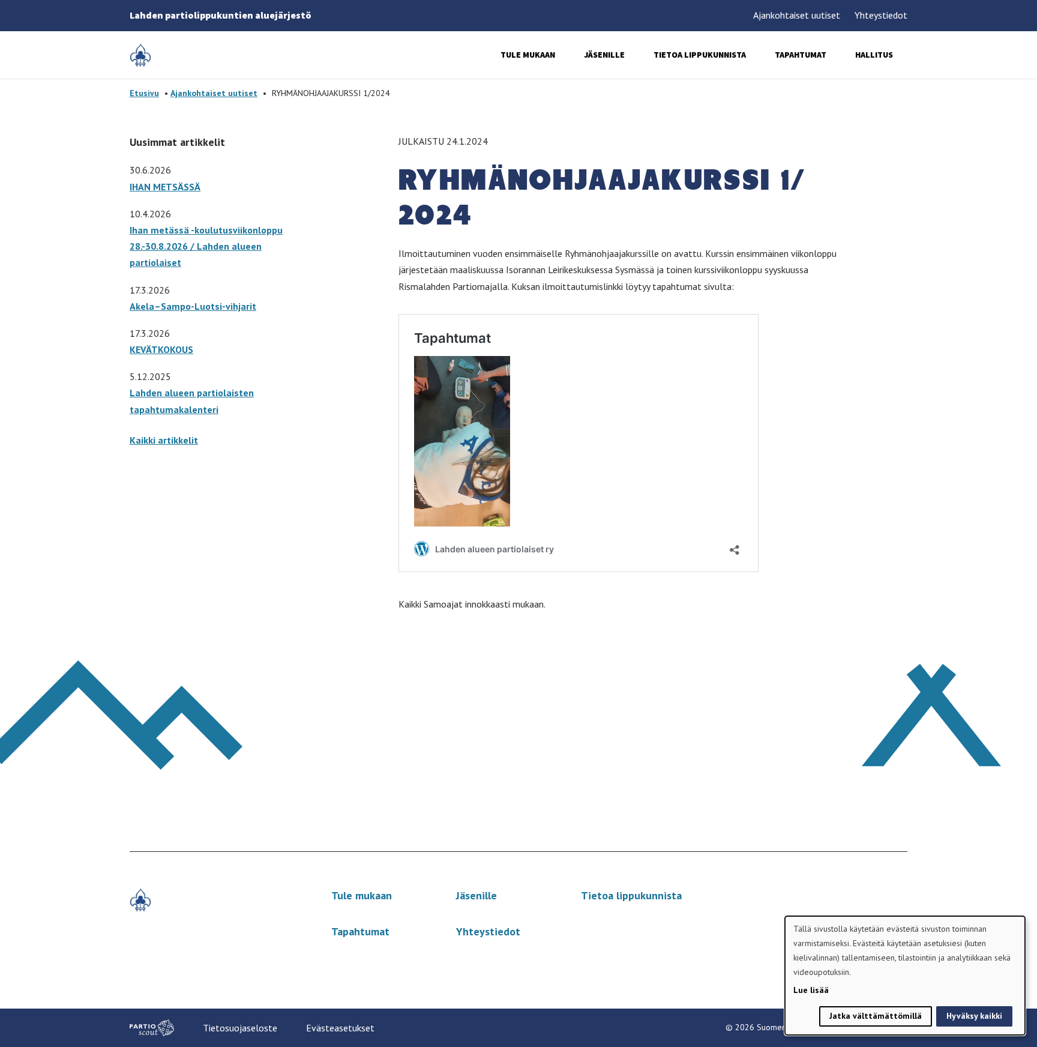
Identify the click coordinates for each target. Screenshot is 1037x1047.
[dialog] (905, 975)
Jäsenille (604, 54)
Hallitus (874, 54)
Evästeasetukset (340, 1028)
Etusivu (144, 93)
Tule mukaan (527, 54)
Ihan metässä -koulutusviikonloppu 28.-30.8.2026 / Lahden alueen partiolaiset (206, 246)
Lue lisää (811, 990)
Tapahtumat (800, 54)
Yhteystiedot (881, 15)
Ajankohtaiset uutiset (796, 15)
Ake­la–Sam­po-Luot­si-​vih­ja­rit (193, 306)
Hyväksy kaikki (974, 1015)
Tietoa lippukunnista (700, 54)
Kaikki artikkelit (164, 440)
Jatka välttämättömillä (875, 1015)
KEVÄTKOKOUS (161, 349)
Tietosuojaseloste (240, 1028)
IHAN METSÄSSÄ (165, 187)
